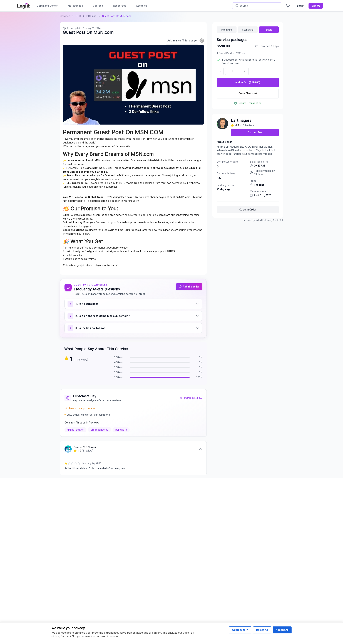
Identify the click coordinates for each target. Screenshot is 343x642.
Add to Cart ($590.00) (247, 82)
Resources (119, 5)
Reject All (262, 629)
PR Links (91, 16)
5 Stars (118, 357)
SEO (78, 16)
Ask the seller (191, 286)
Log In (300, 5)
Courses (98, 5)
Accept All (282, 629)
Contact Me (255, 132)
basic (269, 29)
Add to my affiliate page (182, 40)
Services (65, 16)
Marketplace (75, 5)
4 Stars (118, 362)
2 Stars (118, 372)
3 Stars (118, 367)
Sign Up (315, 5)
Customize (238, 629)
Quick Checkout (247, 93)
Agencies (141, 5)
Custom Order (247, 209)
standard (247, 29)
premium (226, 29)
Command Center (47, 5)
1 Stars (118, 377)
